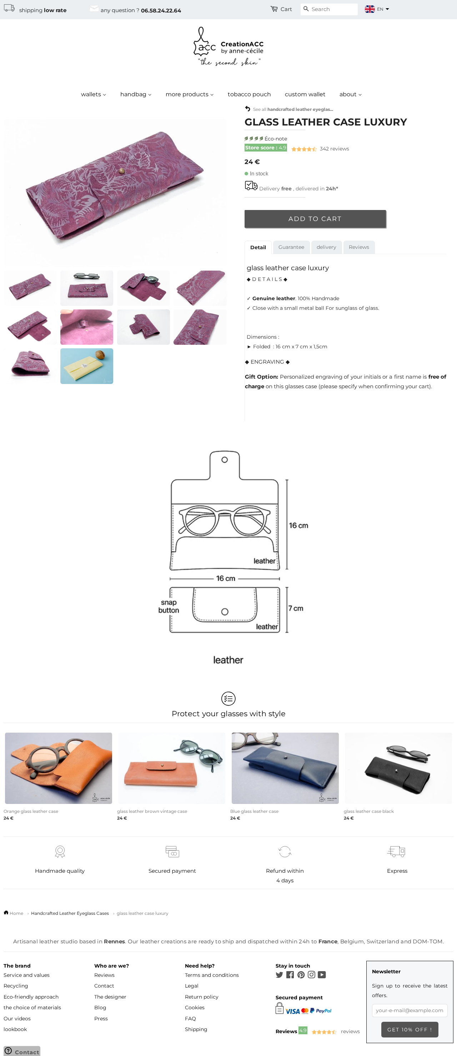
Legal (192, 986)
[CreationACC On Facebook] (290, 976)
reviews (297, 148)
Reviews (359, 247)
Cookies (195, 1007)
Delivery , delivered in (298, 188)
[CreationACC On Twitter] (279, 976)
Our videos (17, 1018)
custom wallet (305, 94)
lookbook (15, 1029)
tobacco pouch (249, 94)
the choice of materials (32, 1007)
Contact (104, 986)
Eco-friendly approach (31, 997)
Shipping (196, 1029)
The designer (110, 997)
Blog (100, 1007)
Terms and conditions (212, 975)
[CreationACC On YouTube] (322, 976)
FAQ (190, 1018)
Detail (258, 247)
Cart (286, 9)
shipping (40, 10)
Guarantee (291, 247)
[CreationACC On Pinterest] (301, 976)
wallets (91, 94)
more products (188, 94)
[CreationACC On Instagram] (311, 976)
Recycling (16, 986)
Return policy (202, 997)
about (349, 94)
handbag (134, 94)
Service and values (27, 975)
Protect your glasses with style (229, 713)
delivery (326, 247)
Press (101, 1018)
